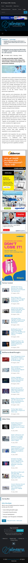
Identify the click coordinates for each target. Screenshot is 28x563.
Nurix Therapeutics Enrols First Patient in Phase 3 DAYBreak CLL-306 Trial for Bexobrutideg (18, 358)
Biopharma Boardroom (13, 559)
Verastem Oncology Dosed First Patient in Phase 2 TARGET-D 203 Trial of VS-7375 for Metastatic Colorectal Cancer (17, 462)
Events (19, 9)
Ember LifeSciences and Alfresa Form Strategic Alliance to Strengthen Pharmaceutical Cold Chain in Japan (17, 437)
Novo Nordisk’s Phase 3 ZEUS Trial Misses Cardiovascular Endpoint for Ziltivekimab (17, 369)
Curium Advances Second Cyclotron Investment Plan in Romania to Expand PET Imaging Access (18, 486)
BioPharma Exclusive (5, 9)
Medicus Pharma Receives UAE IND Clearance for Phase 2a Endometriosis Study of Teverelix (18, 400)
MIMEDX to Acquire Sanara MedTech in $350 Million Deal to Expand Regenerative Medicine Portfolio (17, 449)
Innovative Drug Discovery (10, 512)
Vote (4, 520)
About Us (4, 538)
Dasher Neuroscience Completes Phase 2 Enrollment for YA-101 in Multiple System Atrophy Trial (17, 425)
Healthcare (5, 39)
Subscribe (14, 9)
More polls (19, 520)
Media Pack (16, 6)
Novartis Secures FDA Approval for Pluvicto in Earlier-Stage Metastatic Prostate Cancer (17, 390)
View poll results (11, 520)
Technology (12, 39)
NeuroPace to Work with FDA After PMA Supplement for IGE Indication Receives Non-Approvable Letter (17, 474)
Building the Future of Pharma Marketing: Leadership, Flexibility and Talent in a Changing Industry (18, 331)
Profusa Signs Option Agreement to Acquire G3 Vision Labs (18, 410)
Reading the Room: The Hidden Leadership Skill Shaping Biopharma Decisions (17, 343)
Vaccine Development (8, 514)
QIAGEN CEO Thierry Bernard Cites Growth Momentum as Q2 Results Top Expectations (18, 289)
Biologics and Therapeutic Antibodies (13, 516)
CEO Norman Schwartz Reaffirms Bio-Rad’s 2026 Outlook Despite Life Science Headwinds (18, 310)
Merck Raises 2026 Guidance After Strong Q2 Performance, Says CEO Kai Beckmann (18, 299)
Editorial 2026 (9, 6)
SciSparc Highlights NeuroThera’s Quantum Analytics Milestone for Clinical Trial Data (17, 379)
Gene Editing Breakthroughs (10, 510)
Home (2, 6)
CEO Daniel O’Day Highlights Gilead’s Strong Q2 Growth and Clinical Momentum (18, 320)
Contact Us (21, 538)
